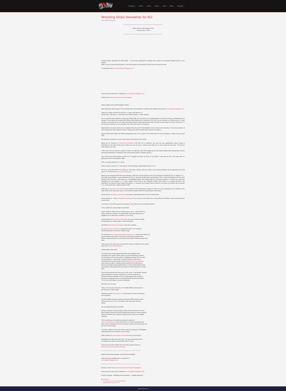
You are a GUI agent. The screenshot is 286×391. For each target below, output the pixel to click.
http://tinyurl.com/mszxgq (135, 261)
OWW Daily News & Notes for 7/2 (111, 382)
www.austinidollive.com (108, 322)
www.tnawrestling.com (116, 246)
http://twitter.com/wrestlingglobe (122, 97)
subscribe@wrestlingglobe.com (124, 68)
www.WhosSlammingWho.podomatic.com (123, 234)
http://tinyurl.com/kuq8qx (119, 219)
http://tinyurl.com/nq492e (116, 225)
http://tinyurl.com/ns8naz (117, 194)
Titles (164, 6)
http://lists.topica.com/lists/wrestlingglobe (128, 367)
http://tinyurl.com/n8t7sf (117, 189)
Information (180, 6)
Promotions (132, 6)
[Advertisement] (143, 47)
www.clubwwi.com (118, 293)
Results (157, 6)
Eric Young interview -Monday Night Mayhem (114, 381)
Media (171, 6)
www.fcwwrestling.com (125, 171)
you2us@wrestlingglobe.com (135, 93)
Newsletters (106, 379)
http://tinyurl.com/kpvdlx (126, 198)
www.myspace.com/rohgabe (120, 335)
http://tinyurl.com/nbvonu (113, 229)
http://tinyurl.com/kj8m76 (126, 143)
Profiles (141, 6)
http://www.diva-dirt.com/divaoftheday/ (113, 347)
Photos (149, 6)
